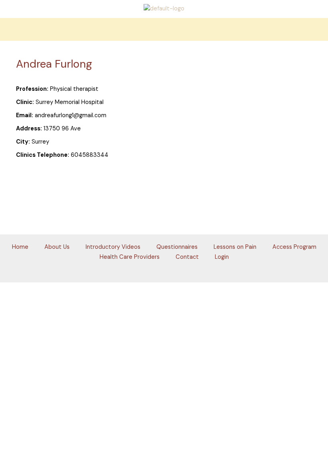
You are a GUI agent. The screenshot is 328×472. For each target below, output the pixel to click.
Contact (187, 257)
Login (222, 257)
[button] (164, 29)
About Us (57, 247)
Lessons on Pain (235, 247)
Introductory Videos (113, 247)
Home (20, 247)
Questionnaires (177, 247)
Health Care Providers (130, 257)
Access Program (294, 247)
